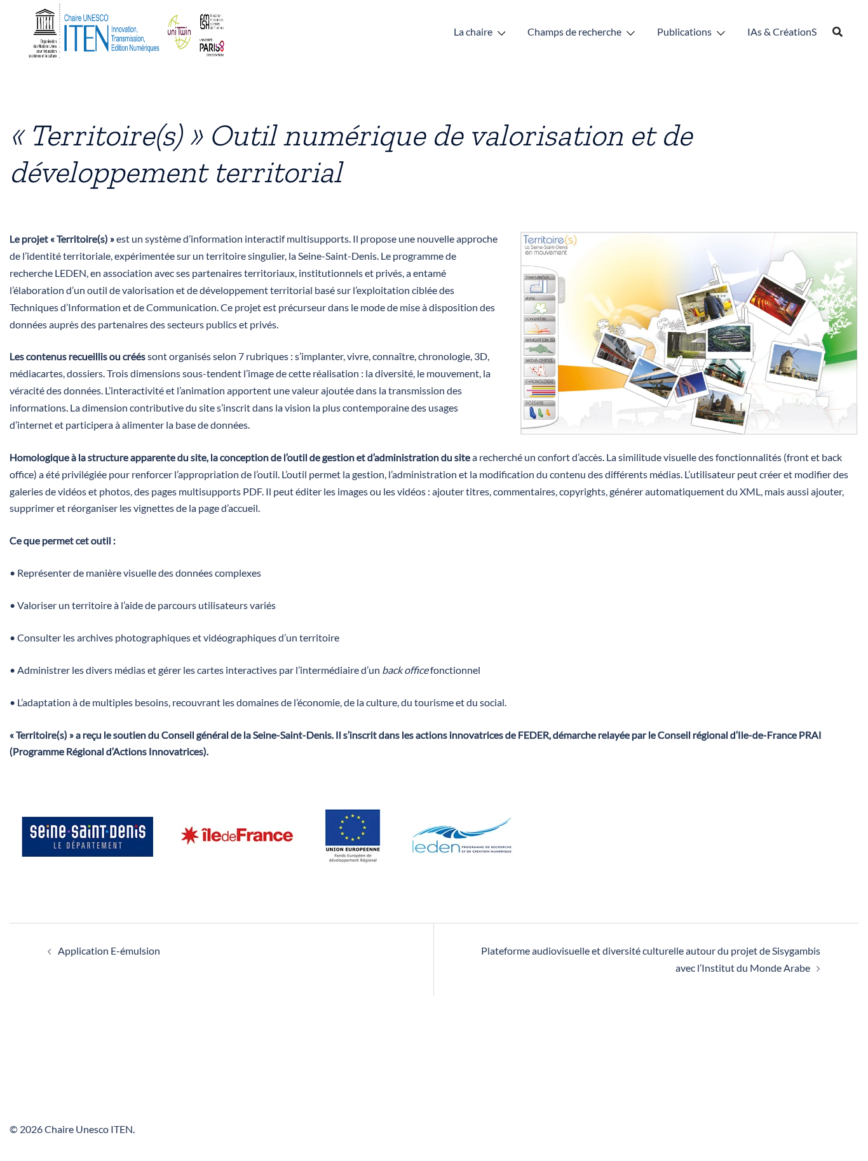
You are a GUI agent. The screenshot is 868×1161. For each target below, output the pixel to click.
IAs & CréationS (782, 31)
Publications (684, 31)
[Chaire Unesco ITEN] (127, 30)
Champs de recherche (574, 31)
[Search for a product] (837, 32)
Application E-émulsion (109, 950)
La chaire (473, 31)
